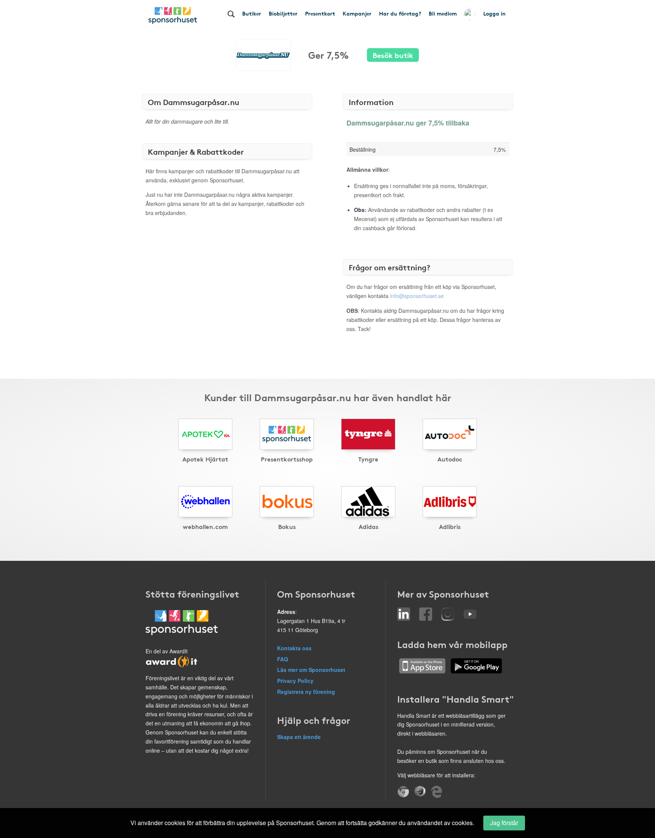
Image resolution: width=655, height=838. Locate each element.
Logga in (494, 13)
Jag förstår (504, 822)
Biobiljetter (283, 13)
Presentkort (320, 13)
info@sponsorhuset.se (417, 296)
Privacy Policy (295, 680)
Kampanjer (357, 13)
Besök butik (393, 55)
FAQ (282, 659)
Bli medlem (443, 13)
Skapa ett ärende (299, 737)
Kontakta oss (294, 648)
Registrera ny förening (306, 691)
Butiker (251, 13)
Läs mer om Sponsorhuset (311, 669)
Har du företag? (400, 13)
